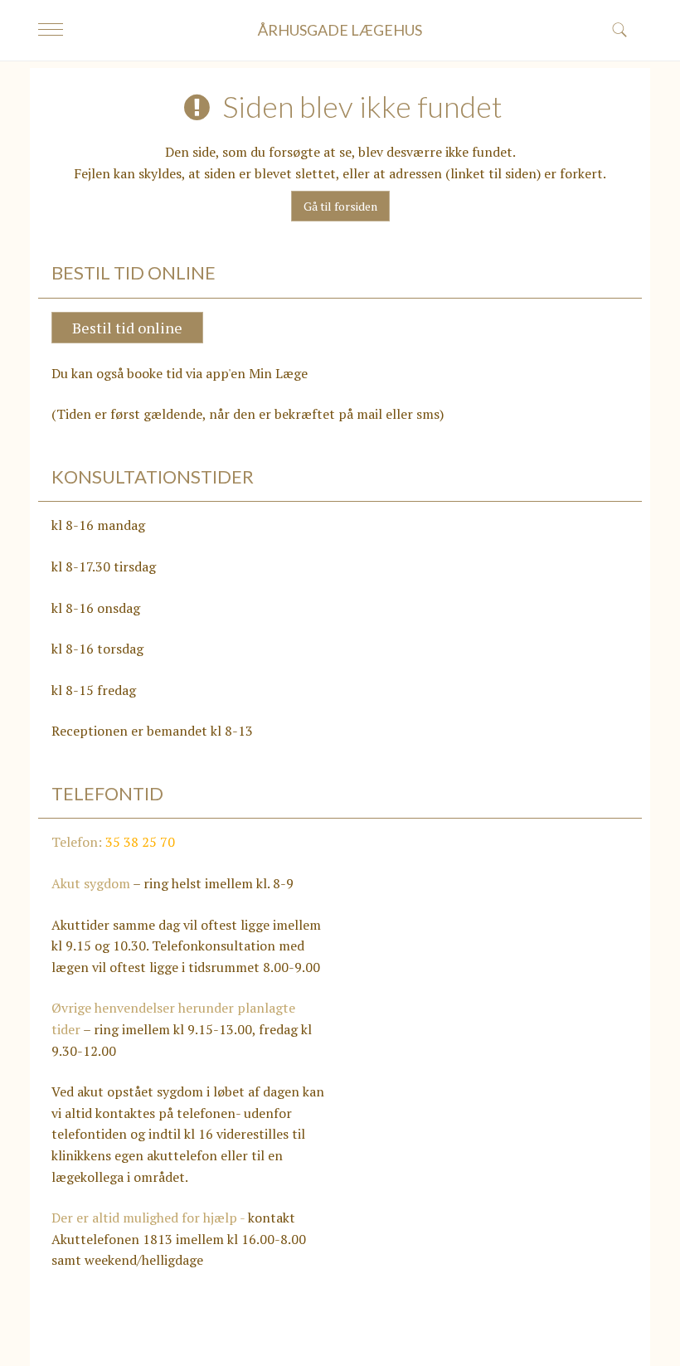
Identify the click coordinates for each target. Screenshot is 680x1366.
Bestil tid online (127, 328)
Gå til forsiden (340, 206)
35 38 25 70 (140, 842)
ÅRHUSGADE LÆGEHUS (340, 30)
